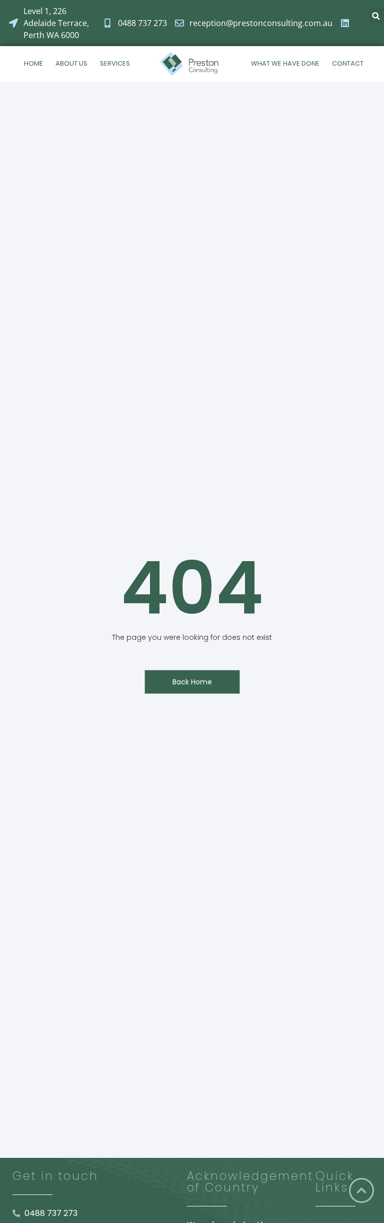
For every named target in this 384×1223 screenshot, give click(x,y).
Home (33, 63)
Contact (348, 63)
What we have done (285, 63)
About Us (72, 63)
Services (115, 63)
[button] (376, 16)
